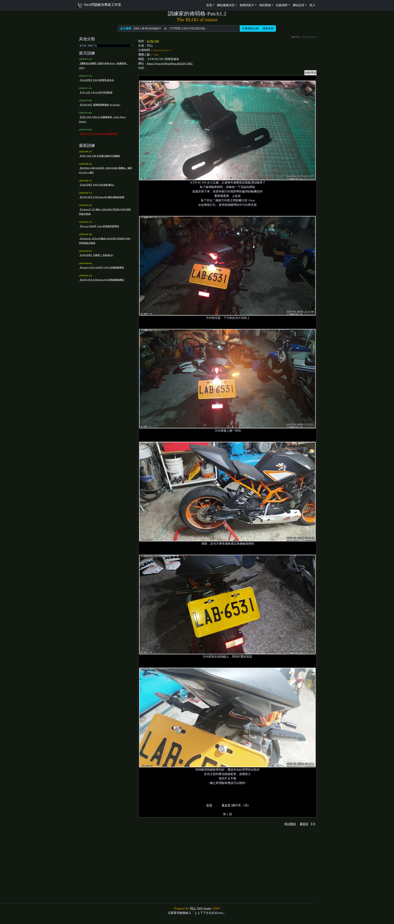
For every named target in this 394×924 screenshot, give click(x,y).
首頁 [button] (209, 5)
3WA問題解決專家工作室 (102, 5)
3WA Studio (204, 908)
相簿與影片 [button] (247, 5)
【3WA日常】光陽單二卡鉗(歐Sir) (96, 255)
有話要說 (290, 824)
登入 (312, 5)
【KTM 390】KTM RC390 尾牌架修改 (98, 134)
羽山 (193, 908)
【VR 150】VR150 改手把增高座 (96, 92)
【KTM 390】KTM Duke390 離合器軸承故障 (101, 197)
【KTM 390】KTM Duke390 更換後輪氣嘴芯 (101, 280)
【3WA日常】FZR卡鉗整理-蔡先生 (96, 80)
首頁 (209, 805)
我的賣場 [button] (265, 5)
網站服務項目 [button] (226, 5)
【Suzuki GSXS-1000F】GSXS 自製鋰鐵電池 (101, 267)
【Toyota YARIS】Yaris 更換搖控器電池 (99, 226)
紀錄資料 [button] (282, 5)
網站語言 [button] (298, 5)
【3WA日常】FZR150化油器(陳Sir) (96, 185)
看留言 (304, 824)
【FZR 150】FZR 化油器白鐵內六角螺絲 (99, 156)
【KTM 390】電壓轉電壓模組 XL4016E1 (99, 105)
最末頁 (226, 805)
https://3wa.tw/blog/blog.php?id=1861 (170, 63)
